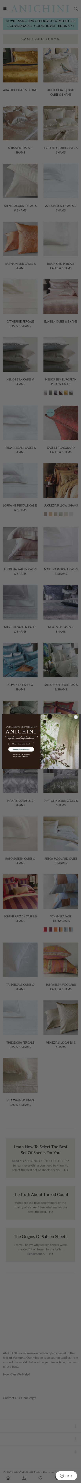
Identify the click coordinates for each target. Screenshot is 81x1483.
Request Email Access (21, 749)
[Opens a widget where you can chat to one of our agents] (66, 1476)
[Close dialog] (76, 717)
